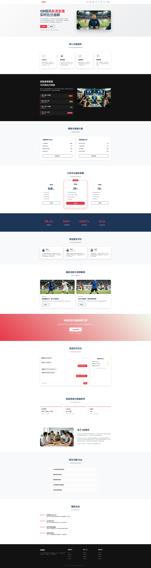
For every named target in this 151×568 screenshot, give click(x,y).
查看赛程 (51, 26)
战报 (101, 1)
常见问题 (108, 1)
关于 (104, 1)
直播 (90, 1)
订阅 (96, 1)
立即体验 (43, 26)
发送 (85, 383)
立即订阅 (75, 203)
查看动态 (81, 304)
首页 (87, 1)
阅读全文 (45, 304)
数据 (93, 1)
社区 (99, 1)
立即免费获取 (75, 329)
